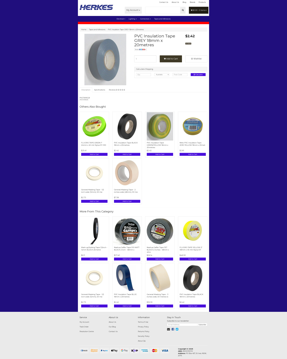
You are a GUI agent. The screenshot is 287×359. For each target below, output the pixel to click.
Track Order (84, 327)
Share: (137, 49)
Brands (192, 2)
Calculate (199, 75)
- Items (199, 10)
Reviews (112, 90)
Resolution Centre (87, 331)
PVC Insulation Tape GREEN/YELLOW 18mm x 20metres (157, 145)
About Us (175, 2)
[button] (196, 58)
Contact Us (163, 2)
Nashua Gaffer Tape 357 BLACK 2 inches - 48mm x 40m (158, 249)
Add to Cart (172, 59)
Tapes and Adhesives (162, 19)
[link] (173, 329)
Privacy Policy (143, 327)
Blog (184, 2)
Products (202, 2)
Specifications (99, 90)
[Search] (183, 10)
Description (85, 90)
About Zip (142, 341)
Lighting (132, 19)
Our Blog (112, 327)
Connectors (145, 19)
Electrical (120, 19)
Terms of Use (143, 322)
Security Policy (143, 336)
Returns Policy (143, 331)
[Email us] (168, 329)
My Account (132, 10)
